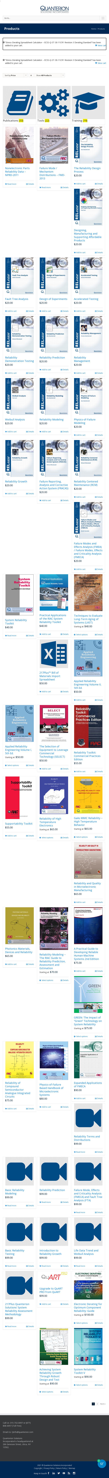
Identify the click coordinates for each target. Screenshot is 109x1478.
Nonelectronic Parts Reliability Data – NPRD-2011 (17, 171)
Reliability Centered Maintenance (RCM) (86, 483)
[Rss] (69, 1473)
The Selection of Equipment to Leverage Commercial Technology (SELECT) (53, 751)
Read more (11, 184)
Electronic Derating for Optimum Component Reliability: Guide (88, 1307)
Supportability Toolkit (19, 823)
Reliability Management (82, 359)
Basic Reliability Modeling (14, 1191)
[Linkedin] (54, 1473)
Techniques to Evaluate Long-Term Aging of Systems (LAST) (88, 619)
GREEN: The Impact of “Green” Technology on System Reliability (88, 1021)
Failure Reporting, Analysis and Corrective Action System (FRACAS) (53, 485)
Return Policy (61, 1468)
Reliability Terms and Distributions (87, 1138)
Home (93, 29)
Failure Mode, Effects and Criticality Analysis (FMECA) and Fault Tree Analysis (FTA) (88, 1195)
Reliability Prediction (52, 357)
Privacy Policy (49, 1468)
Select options (82, 634)
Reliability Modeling (51, 419)
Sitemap (72, 1468)
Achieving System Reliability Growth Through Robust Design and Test (50, 1374)
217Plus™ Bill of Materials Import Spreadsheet (49, 676)
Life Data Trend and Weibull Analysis (86, 1252)
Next (102, 1404)
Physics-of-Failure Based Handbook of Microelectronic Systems (51, 1089)
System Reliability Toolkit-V (85, 1371)
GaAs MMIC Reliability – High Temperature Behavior (88, 821)
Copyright (38, 1468)
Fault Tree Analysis (16, 299)
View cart (102, 45)
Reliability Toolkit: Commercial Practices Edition (87, 756)
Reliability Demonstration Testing (19, 359)
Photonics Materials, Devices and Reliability (18, 950)
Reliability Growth (16, 481)
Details (31, 184)
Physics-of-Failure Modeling (85, 421)
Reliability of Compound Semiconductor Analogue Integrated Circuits (17, 1089)
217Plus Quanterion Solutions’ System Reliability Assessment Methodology (19, 1309)
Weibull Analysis (15, 419)
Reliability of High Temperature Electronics (50, 822)
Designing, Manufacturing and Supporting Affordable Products (87, 235)
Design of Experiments (53, 299)
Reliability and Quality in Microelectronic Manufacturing (87, 887)
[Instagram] (74, 1473)
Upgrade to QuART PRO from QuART (51, 1290)
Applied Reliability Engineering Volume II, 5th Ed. (87, 684)
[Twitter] (59, 1473)
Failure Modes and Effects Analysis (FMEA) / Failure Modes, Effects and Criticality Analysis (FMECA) (88, 550)
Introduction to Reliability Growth (50, 1252)
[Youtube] (64, 1473)
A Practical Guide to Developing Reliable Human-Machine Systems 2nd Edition (86, 954)
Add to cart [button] (80, 184)
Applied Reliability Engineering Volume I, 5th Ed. (18, 750)
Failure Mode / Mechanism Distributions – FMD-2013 (52, 173)
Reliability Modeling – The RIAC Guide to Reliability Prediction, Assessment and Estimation (52, 961)
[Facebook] (48, 1473)
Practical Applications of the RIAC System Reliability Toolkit (52, 618)
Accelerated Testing (86, 299)
